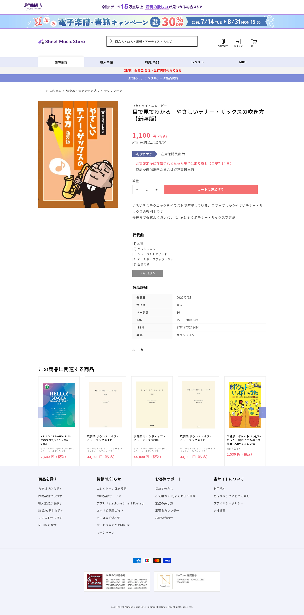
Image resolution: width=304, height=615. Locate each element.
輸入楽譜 (106, 62)
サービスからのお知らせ (113, 525)
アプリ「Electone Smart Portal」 (121, 503)
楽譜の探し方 (164, 503)
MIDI (243, 62)
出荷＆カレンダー (167, 510)
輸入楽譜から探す (50, 503)
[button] (152, 41)
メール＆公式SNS (109, 518)
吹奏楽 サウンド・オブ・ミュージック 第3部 (150, 438)
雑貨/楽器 (152, 62)
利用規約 (220, 488)
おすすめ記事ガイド (110, 510)
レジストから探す (50, 518)
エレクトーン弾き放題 (112, 488)
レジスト (197, 62)
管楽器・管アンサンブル (82, 91)
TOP (41, 91)
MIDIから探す (47, 525)
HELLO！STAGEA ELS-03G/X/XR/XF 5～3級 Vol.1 (56, 440)
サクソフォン (113, 91)
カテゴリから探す (50, 488)
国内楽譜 (61, 62)
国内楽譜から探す (50, 496)
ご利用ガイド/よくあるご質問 (175, 496)
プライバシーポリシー (229, 503)
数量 (135, 181)
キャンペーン (106, 532)
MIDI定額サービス (109, 496)
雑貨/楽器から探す (50, 510)
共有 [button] (140, 350)
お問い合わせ (164, 518)
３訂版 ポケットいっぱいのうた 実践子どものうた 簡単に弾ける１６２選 (245, 440)
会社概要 (220, 510)
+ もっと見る (148, 273)
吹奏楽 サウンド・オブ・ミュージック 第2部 (196, 438)
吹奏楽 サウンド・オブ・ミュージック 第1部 (103, 438)
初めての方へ (164, 488)
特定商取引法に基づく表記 (232, 496)
